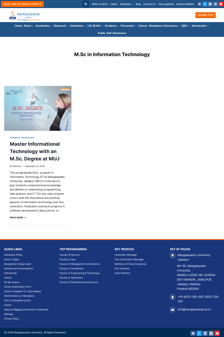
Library (142, 25)
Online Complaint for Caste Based (22, 291)
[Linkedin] (215, 4)
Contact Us (149, 4)
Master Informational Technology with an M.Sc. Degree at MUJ (35, 151)
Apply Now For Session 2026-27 (22, 3)
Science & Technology (22, 138)
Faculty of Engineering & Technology (79, 273)
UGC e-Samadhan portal (17, 300)
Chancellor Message (126, 254)
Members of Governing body (130, 263)
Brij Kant (17, 166)
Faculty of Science (69, 254)
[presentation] (37, 108)
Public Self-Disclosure (112, 33)
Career (113, 4)
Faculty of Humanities (71, 268)
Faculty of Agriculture (71, 277)
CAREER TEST (205, 15)
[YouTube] (221, 4)
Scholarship (10, 273)
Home (18, 25)
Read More (18, 217)
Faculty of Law (67, 259)
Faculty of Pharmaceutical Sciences (78, 282)
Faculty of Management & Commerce (79, 263)
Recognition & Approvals (17, 263)
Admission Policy (13, 254)
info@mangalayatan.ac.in (194, 309)
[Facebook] (199, 4)
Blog (138, 4)
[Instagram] (210, 4)
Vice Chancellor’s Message (129, 259)
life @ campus (11, 282)
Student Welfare (185, 4)
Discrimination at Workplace (19, 295)
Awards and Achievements (18, 268)
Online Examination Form (17, 286)
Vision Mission (122, 273)
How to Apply (11, 259)
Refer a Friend (99, 4)
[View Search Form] (86, 4)
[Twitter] (205, 4)
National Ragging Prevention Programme (26, 309)
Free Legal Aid (166, 4)
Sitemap (8, 314)
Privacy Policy (11, 318)
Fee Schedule (122, 268)
